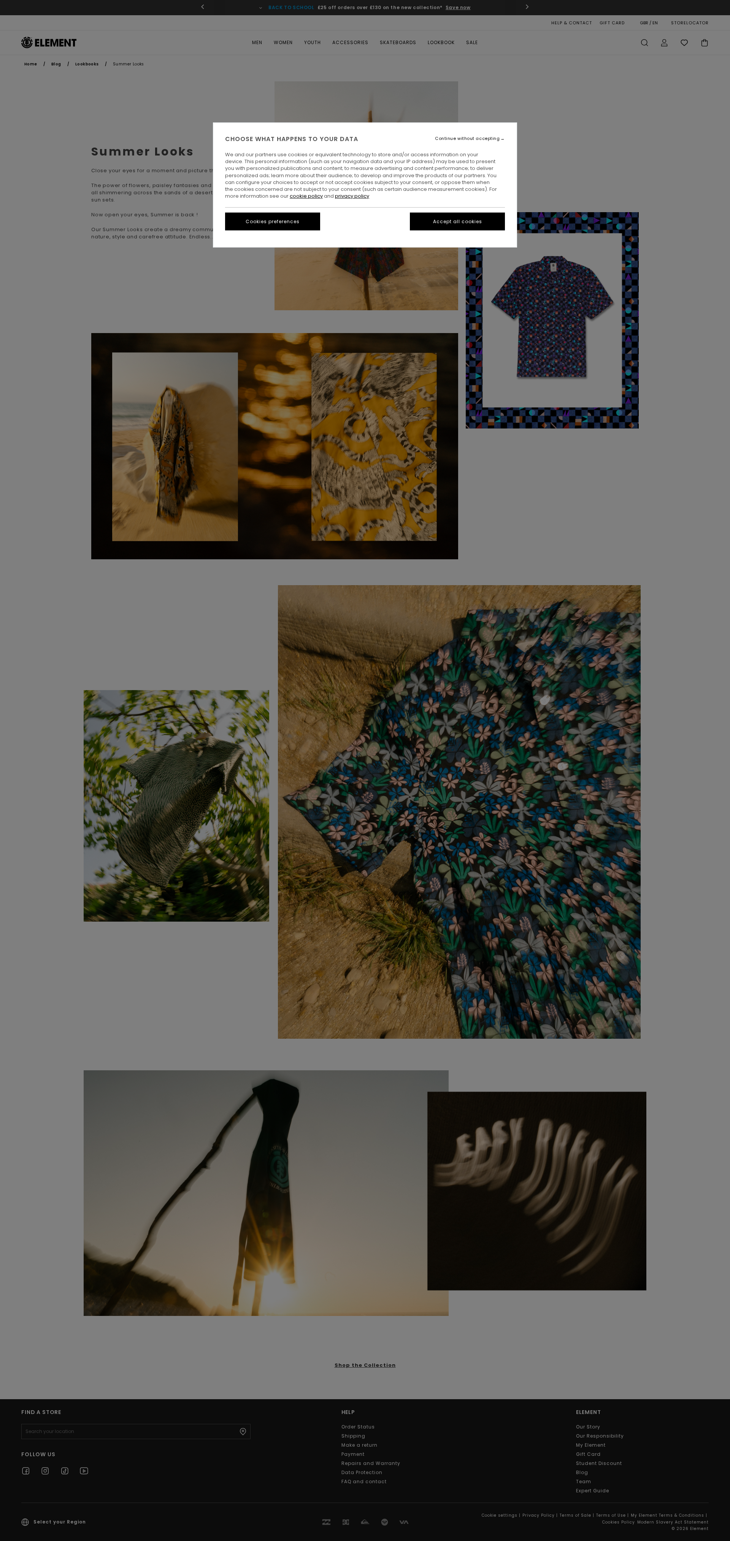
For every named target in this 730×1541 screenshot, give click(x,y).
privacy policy (352, 196)
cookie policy (306, 196)
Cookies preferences (273, 221)
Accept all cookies (457, 221)
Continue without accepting (467, 138)
